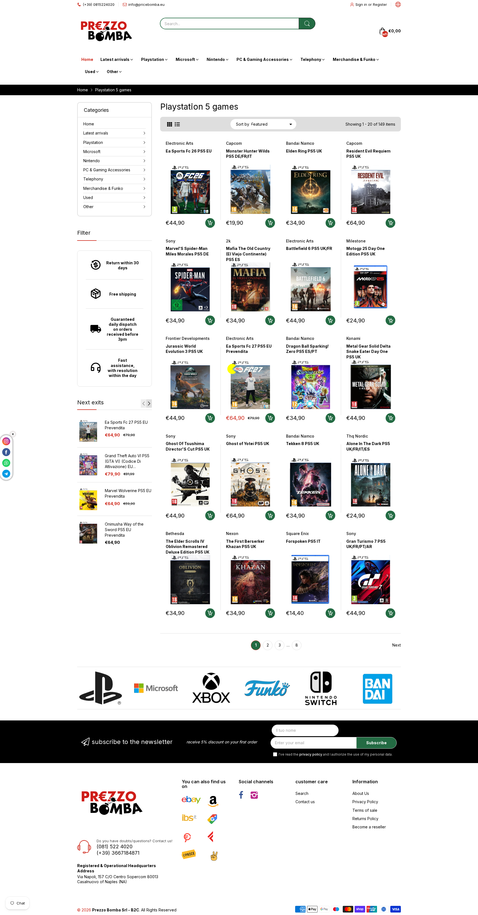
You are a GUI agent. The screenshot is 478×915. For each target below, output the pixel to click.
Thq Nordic (357, 436)
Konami (353, 338)
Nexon (232, 533)
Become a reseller (369, 826)
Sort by (242, 124)
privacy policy (310, 754)
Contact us (305, 801)
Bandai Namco (300, 143)
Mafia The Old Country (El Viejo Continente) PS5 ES (248, 254)
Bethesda (175, 533)
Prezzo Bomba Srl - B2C (115, 910)
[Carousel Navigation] (146, 403)
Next (396, 645)
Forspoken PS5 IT (303, 541)
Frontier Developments (188, 338)
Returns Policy (365, 818)
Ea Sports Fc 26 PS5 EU (189, 151)
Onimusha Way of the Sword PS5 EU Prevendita (124, 529)
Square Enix (297, 533)
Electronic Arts (179, 143)
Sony (170, 241)
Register (380, 4)
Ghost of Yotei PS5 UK (247, 443)
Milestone (356, 241)
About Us (360, 793)
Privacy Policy (365, 801)
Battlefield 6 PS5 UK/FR (309, 248)
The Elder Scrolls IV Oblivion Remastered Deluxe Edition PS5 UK (187, 546)
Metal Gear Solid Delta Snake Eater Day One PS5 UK (368, 351)
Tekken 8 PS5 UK (302, 443)
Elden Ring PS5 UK (304, 151)
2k (228, 241)
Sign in (361, 4)
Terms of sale (364, 810)
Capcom (234, 143)
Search (301, 793)
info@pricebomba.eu (146, 4)
